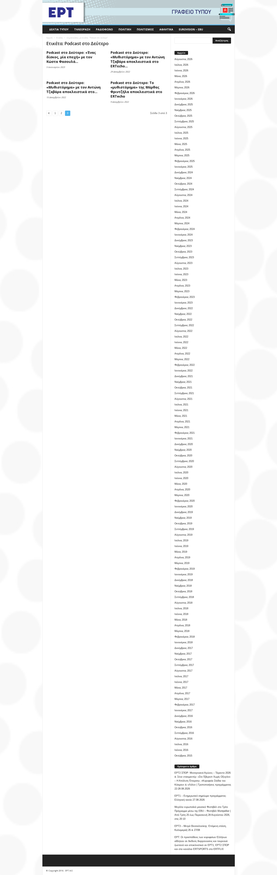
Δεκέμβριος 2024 (183, 172)
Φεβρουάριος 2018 (184, 636)
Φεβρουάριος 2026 (184, 93)
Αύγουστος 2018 (183, 602)
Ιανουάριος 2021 (183, 438)
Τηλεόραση (82, 29)
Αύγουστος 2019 (183, 534)
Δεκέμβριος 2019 (183, 512)
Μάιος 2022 (180, 348)
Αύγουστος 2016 (183, 738)
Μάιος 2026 (180, 76)
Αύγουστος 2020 (183, 466)
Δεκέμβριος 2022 (183, 308)
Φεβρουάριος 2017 (184, 704)
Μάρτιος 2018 (181, 631)
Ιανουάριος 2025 (183, 166)
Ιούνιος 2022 (181, 342)
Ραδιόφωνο (104, 29)
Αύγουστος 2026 (183, 59)
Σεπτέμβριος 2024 (184, 189)
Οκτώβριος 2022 (183, 319)
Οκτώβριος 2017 (183, 659)
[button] (229, 29)
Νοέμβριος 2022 (183, 314)
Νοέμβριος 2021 (183, 382)
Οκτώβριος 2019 (183, 523)
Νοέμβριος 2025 (183, 110)
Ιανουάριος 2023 (183, 302)
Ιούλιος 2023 (181, 268)
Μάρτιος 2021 (181, 427)
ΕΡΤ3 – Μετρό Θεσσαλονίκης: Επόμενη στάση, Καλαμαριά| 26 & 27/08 (200, 828)
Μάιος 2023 (180, 280)
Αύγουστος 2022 (183, 331)
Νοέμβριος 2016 (183, 721)
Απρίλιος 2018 (182, 625)
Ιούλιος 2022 (181, 336)
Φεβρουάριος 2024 (184, 229)
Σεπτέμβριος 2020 (184, 461)
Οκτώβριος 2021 (183, 387)
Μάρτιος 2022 (181, 359)
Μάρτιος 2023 (181, 291)
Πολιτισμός (145, 29)
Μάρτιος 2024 (181, 223)
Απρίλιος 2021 (182, 421)
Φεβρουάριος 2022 (184, 365)
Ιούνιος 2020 (181, 478)
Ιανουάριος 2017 (183, 710)
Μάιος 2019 (180, 551)
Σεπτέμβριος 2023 (184, 257)
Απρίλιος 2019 (182, 557)
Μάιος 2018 (180, 619)
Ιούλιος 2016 (181, 744)
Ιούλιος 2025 (181, 132)
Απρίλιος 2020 (182, 489)
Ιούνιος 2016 (181, 750)
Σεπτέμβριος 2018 (184, 597)
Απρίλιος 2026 (182, 81)
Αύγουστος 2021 (183, 398)
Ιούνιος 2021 (181, 410)
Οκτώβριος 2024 (183, 183)
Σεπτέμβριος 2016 (184, 733)
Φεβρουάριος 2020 (184, 500)
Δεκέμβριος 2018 (183, 580)
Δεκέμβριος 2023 (183, 240)
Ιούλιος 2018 (181, 608)
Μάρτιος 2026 (181, 87)
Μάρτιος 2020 (181, 495)
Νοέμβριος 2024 (183, 178)
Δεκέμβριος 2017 (183, 648)
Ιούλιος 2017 (181, 676)
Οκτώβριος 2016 (183, 727)
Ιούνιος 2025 (181, 138)
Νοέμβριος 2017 (183, 653)
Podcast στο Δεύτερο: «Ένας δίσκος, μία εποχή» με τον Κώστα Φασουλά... (71, 57)
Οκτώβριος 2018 (183, 591)
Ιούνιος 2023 (181, 274)
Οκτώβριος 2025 (183, 115)
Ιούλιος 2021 (181, 404)
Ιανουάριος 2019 (183, 574)
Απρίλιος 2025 (182, 149)
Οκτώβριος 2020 (183, 455)
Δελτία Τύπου (58, 29)
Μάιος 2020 (180, 483)
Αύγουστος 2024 (183, 195)
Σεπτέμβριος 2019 (184, 529)
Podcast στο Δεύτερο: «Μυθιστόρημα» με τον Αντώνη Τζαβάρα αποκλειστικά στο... (73, 87)
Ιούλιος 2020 (181, 472)
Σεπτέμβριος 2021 (184, 393)
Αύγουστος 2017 (183, 670)
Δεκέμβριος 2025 (183, 104)
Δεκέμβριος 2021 (183, 376)
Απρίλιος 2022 (182, 353)
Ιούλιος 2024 (181, 200)
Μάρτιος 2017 (181, 699)
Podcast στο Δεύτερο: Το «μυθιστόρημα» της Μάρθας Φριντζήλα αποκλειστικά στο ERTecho (136, 89)
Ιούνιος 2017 (181, 682)
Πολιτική (125, 29)
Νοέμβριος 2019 (183, 517)
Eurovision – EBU (191, 29)
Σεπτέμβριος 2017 (184, 665)
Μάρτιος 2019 (181, 563)
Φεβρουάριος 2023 (184, 297)
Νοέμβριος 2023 (183, 246)
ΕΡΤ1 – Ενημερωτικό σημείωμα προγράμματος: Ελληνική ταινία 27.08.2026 (200, 797)
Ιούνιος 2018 (181, 614)
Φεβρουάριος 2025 (184, 161)
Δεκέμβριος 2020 (183, 444)
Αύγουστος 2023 (183, 263)
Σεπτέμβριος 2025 (184, 121)
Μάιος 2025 (180, 144)
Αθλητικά (166, 29)
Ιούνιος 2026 (181, 70)
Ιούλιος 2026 (181, 64)
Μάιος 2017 (180, 687)
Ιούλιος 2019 (181, 540)
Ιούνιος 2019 (181, 546)
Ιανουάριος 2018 (183, 642)
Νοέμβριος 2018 (183, 585)
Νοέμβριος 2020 (183, 449)
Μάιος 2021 (180, 415)
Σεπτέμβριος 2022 (184, 325)
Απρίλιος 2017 (182, 693)
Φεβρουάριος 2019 (184, 568)
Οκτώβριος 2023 (183, 251)
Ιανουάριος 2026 (183, 98)
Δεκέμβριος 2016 (183, 716)
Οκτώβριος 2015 (183, 755)
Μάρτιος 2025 (181, 155)
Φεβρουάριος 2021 (184, 432)
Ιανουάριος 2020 (183, 506)
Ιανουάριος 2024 (183, 234)
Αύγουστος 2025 (183, 127)
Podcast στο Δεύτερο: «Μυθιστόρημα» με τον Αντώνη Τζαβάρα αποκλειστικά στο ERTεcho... (137, 59)
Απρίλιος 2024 (182, 217)
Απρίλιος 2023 (182, 285)
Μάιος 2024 (180, 212)
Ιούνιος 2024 (181, 206)
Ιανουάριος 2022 (183, 370)
